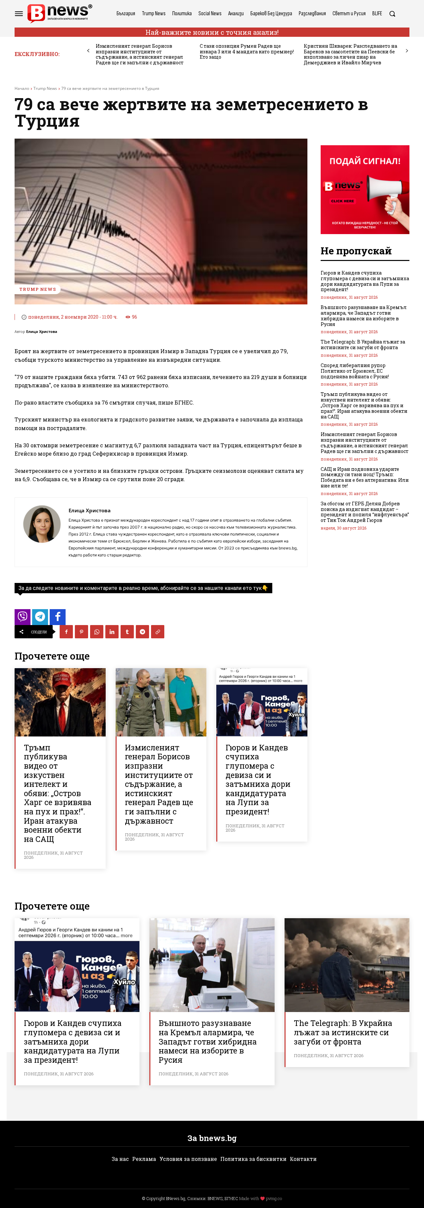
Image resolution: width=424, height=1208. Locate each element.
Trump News (45, 88)
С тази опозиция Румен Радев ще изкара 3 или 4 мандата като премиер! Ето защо (247, 51)
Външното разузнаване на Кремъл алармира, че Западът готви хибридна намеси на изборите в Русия (364, 315)
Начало (22, 88)
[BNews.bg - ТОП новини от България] (59, 13)
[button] (392, 13)
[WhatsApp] (96, 631)
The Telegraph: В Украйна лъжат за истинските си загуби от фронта (363, 344)
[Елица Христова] (42, 532)
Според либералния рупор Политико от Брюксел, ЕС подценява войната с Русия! (355, 371)
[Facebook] (66, 631)
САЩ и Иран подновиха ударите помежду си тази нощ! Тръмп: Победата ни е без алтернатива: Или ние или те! (365, 477)
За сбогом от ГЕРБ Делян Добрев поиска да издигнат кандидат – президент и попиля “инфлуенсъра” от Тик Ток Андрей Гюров (365, 511)
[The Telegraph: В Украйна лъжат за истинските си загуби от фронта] (347, 965)
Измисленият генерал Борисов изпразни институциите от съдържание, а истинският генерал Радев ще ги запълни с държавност (140, 54)
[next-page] (407, 51)
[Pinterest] (81, 631)
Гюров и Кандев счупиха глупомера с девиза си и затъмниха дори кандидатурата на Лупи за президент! (258, 779)
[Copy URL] (157, 631)
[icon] (22, 619)
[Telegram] (142, 631)
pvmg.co (274, 1198)
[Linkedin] (112, 631)
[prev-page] (88, 51)
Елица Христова (41, 331)
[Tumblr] (127, 631)
